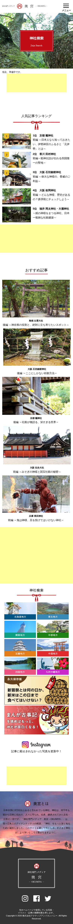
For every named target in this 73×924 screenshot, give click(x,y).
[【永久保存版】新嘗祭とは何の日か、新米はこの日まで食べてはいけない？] (36, 704)
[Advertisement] (36, 83)
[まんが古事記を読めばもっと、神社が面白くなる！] (36, 733)
